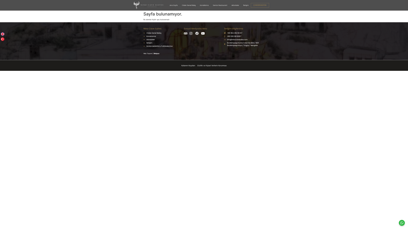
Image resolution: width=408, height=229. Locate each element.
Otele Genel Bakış (189, 5)
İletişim (246, 5)
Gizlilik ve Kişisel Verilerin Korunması (212, 65)
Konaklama (204, 5)
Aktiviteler (235, 5)
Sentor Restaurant (220, 5)
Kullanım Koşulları (188, 65)
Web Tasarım (148, 53)
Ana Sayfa (174, 5)
